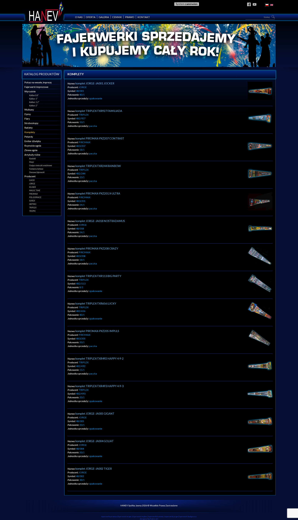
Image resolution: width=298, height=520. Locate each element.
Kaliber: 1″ (33, 98)
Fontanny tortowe (36, 169)
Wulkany (29, 109)
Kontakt (144, 17)
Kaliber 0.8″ (34, 95)
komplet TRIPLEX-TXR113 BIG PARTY (98, 276)
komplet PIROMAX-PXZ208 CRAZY (96, 248)
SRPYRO (32, 204)
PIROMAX (33, 194)
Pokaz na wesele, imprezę (38, 82)
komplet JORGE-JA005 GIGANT (94, 413)
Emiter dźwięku (32, 141)
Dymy (27, 114)
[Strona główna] (47, 22)
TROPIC (32, 211)
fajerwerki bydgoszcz (188, 516)
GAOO (32, 180)
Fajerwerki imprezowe (36, 86)
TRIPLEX (32, 207)
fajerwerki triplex (140, 516)
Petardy (28, 136)
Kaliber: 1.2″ (34, 102)
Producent (30, 176)
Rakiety (28, 127)
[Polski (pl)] (267, 4)
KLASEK (32, 187)
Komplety (29, 132)
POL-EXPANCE (35, 197)
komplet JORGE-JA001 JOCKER (94, 83)
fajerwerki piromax (109, 516)
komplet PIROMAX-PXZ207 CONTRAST (99, 138)
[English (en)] (271, 4)
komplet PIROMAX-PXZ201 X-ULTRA (97, 193)
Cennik (117, 17)
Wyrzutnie (30, 91)
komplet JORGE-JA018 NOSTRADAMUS (100, 221)
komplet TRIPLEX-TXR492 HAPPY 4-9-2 (99, 358)
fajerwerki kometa (155, 516)
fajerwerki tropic (125, 516)
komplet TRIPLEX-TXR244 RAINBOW (98, 166)
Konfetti (32, 158)
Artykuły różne (32, 154)
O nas (79, 17)
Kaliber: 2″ (33, 105)
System (187, 4)
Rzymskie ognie (32, 145)
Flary (27, 118)
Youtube (255, 4)
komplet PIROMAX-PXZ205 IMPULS (97, 331)
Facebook (249, 4)
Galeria (104, 17)
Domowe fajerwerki (37, 172)
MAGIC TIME (34, 190)
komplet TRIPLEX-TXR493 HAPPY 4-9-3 (99, 386)
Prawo (129, 17)
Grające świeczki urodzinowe (40, 165)
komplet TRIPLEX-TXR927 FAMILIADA (98, 111)
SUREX (32, 200)
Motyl (31, 162)
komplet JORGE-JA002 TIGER (93, 468)
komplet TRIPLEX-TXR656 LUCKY (95, 303)
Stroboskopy (31, 123)
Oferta (90, 17)
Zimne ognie (30, 150)
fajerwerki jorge (171, 516)
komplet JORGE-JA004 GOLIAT (94, 441)
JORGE (32, 183)
